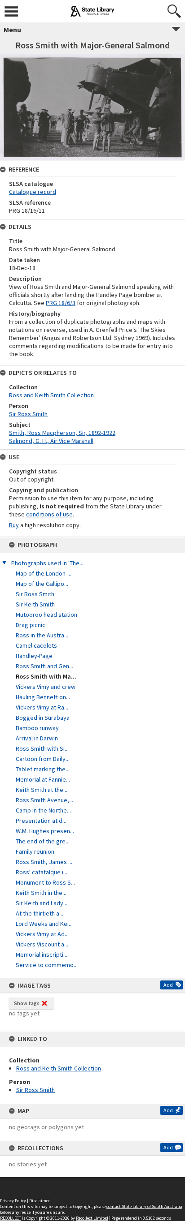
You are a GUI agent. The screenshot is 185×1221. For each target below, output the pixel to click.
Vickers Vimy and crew (45, 687)
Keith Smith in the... (41, 893)
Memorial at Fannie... (43, 779)
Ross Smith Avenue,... (44, 800)
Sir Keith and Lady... (41, 903)
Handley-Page (34, 656)
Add (168, 984)
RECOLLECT (10, 1218)
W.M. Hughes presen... (45, 831)
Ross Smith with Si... (42, 748)
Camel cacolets (36, 645)
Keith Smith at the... (41, 790)
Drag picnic (30, 625)
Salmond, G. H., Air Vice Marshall (51, 441)
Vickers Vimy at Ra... (42, 707)
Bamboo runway (37, 728)
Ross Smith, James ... (44, 862)
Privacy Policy (13, 1201)
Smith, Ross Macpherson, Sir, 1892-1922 (62, 433)
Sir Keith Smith (35, 604)
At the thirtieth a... (39, 913)
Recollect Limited (92, 1218)
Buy (14, 525)
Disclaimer (39, 1201)
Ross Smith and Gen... (44, 666)
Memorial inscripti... (41, 954)
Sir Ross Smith (35, 594)
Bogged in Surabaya (43, 718)
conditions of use (49, 514)
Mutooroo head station (46, 614)
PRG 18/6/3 (60, 303)
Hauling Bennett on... (43, 697)
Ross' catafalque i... (41, 872)
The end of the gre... (43, 841)
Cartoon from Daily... (43, 759)
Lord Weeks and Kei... (44, 924)
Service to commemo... (47, 965)
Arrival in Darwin (37, 738)
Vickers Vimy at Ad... (42, 934)
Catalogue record (32, 192)
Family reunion (35, 851)
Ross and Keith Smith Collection (58, 1068)
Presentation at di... (42, 821)
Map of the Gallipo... (42, 584)
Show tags (27, 1003)
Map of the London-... (43, 573)
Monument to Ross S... (45, 882)
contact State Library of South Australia (144, 1206)
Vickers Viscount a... (42, 944)
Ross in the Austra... (42, 635)
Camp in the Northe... (43, 810)
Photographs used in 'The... (47, 563)
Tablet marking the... (43, 769)
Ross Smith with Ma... (46, 676)
